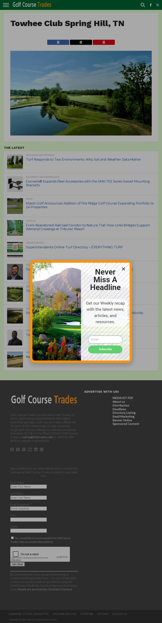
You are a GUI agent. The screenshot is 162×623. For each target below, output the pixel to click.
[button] (123, 269)
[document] (81, 311)
